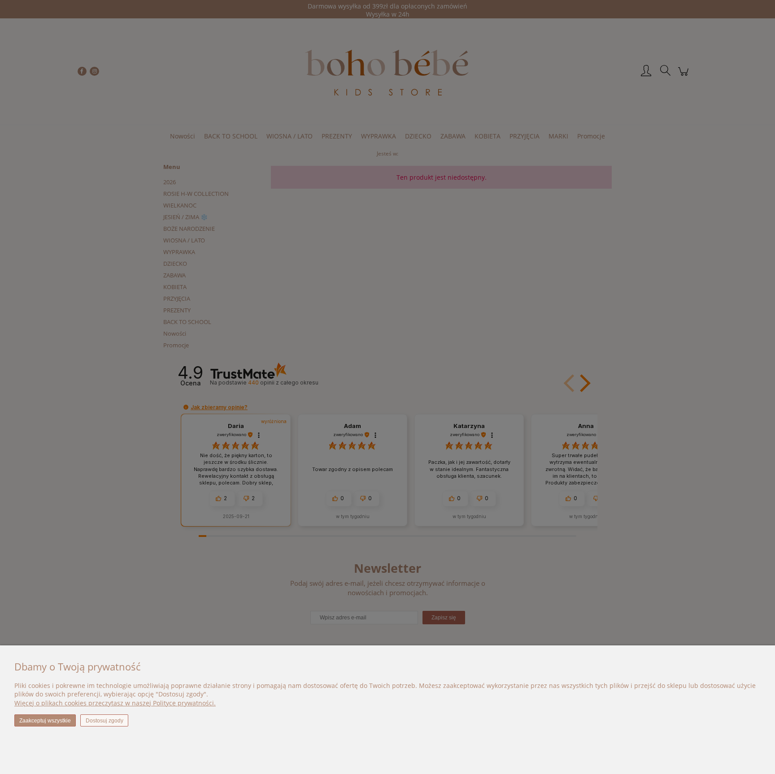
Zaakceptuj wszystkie (45, 721)
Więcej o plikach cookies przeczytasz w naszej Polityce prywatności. (115, 703)
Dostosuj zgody (104, 721)
